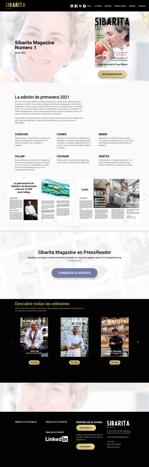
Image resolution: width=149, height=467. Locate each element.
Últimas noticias (120, 6)
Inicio (89, 6)
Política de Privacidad (114, 444)
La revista (98, 6)
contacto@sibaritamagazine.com (118, 437)
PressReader (74, 260)
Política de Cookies (113, 447)
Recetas (132, 6)
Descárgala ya (86, 428)
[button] (5, 199)
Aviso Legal (110, 441)
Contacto (142, 6)
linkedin (71, 6)
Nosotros (108, 6)
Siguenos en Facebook (56, 422)
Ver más (34, 362)
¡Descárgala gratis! (112, 74)
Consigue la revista (74, 273)
